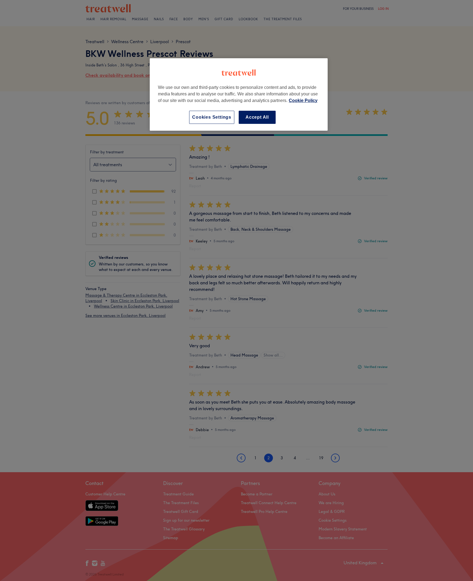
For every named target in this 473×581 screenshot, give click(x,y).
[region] (239, 94)
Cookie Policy (303, 100)
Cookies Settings (211, 117)
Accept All (257, 117)
